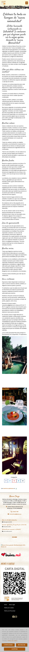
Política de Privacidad (9, 611)
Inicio (5, 604)
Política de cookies (12, 640)
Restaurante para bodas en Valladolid (10, 520)
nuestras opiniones (8, 488)
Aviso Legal (12, 604)
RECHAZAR (21, 645)
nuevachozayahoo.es (15, 514)
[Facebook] (13, 617)
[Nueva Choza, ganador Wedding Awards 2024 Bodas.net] (14, 546)
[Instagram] (16, 617)
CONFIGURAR (8, 645)
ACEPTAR (14, 649)
